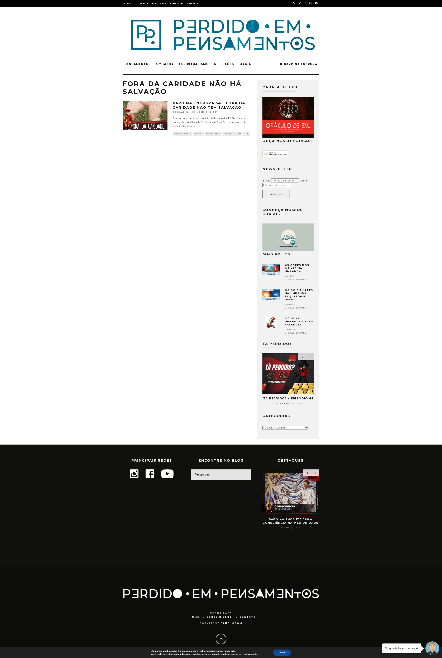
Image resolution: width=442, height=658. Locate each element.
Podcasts (159, 3)
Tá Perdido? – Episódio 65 (288, 398)
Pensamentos (138, 64)
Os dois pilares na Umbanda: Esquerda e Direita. (299, 295)
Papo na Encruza (300, 64)
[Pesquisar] (294, 3)
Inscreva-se (276, 194)
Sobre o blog (219, 617)
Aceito (282, 652)
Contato (176, 3)
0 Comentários (213, 133)
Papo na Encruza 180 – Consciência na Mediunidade (290, 521)
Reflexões (224, 64)
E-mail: (266, 180)
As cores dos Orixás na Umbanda (297, 268)
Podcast (198, 133)
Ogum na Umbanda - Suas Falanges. (299, 321)
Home (194, 617)
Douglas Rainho (184, 112)
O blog (129, 3)
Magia (245, 64)
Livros (143, 3)
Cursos (192, 3)
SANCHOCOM (231, 623)
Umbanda (165, 64)
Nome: (303, 180)
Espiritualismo (194, 64)
